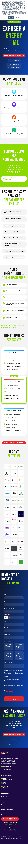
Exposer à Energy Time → (7, 809)
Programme (4, 802)
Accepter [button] (11, 17)
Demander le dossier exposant (13, 55)
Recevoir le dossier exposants (14, 698)
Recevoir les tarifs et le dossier (13, 442)
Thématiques (4, 799)
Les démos (4, 796)
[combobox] (14, 630)
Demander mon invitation (10, 818)
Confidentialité (14, 838)
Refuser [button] (17, 17)
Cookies (21, 838)
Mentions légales (5, 838)
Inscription (3, 805)
